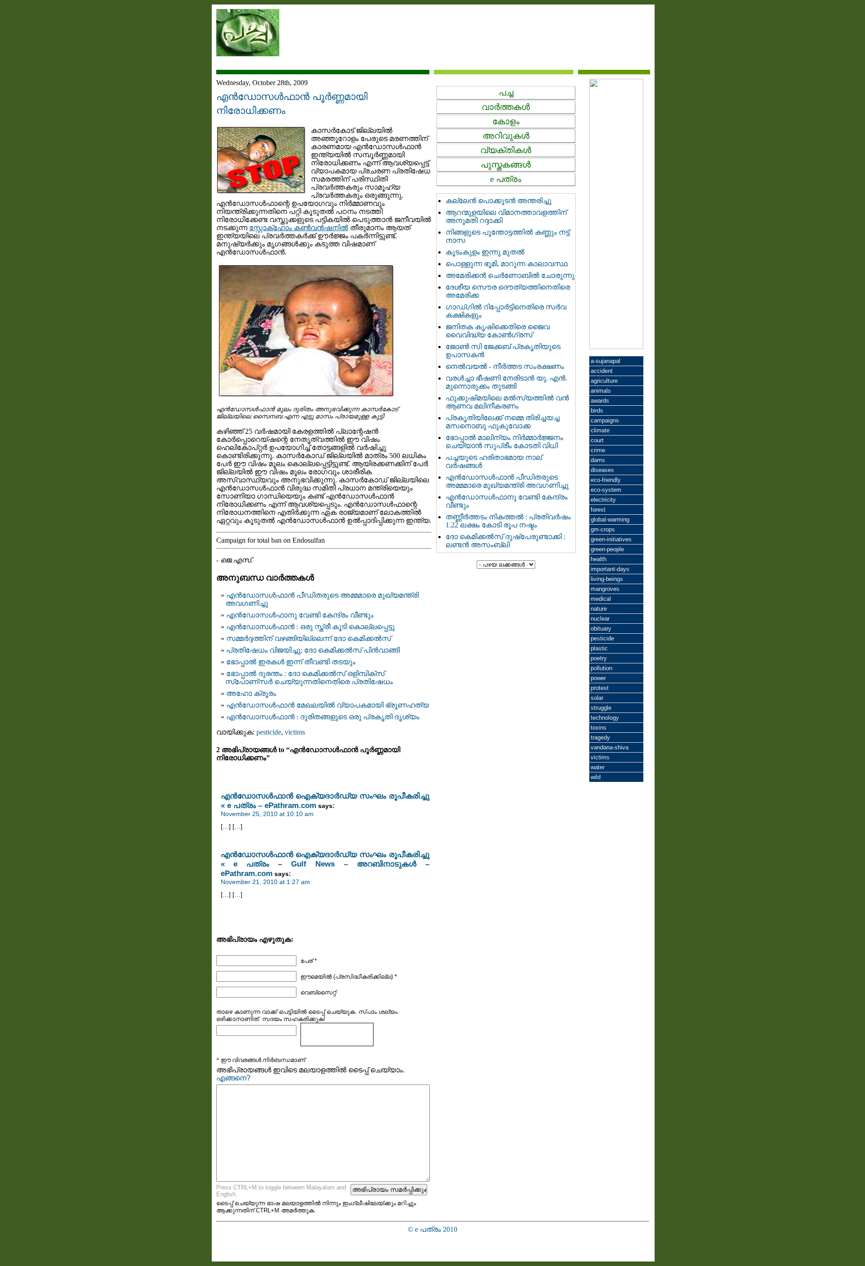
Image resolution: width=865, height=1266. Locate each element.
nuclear (600, 618)
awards (600, 400)
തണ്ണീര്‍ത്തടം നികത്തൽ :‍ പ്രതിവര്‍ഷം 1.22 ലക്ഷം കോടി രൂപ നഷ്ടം (508, 521)
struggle (601, 707)
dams (598, 460)
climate (600, 430)
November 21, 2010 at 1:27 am (265, 881)
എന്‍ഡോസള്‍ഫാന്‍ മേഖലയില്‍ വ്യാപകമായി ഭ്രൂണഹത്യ (327, 705)
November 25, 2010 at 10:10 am (267, 813)
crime (598, 450)
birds (597, 410)
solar (597, 697)
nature (599, 608)
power (598, 678)
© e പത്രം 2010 (432, 1229)
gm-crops (603, 529)
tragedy (600, 737)
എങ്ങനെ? (233, 1078)
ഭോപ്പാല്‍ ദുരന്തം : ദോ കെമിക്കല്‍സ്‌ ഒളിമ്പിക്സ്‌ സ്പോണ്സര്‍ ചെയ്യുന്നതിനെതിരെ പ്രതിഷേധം (309, 677)
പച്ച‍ (506, 92)
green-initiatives (611, 539)
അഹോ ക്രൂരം (251, 693)
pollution (601, 668)
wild (596, 777)
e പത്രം (505, 179)
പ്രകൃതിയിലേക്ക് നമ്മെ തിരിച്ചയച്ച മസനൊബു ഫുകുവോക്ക (503, 422)
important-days (610, 569)
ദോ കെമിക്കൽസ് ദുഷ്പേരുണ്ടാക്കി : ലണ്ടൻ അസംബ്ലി (505, 541)
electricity (603, 499)
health (598, 559)
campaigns (605, 420)
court (597, 440)
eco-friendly (606, 479)
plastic (599, 648)
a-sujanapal (605, 361)
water (598, 767)
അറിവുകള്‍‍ (506, 136)
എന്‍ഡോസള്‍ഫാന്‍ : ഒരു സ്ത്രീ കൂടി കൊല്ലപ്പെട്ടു (310, 627)
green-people (607, 549)
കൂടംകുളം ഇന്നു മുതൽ (485, 252)
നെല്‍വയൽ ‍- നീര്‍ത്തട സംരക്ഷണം (505, 366)
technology (605, 717)
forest (598, 509)
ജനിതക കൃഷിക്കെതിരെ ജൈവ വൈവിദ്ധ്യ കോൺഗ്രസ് (498, 331)
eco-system (606, 489)
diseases (602, 470)
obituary (601, 628)
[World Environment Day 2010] (616, 346)
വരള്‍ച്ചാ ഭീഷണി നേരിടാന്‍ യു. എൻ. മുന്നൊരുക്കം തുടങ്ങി (506, 382)
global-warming (610, 519)
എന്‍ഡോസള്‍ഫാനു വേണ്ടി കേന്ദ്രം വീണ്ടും (299, 615)
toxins (598, 727)
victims (295, 732)
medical (601, 598)
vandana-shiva (609, 747)
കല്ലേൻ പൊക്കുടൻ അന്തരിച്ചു (498, 200)
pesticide (268, 732)
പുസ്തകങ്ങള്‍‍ (506, 164)
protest (600, 688)
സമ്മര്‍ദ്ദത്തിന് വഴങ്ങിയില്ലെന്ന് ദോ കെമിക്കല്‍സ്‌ (308, 638)
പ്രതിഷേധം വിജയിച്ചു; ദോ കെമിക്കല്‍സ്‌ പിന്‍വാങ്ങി (313, 650)
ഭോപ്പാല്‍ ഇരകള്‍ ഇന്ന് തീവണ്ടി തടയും (290, 662)
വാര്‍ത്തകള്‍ (506, 107)
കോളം (505, 121)
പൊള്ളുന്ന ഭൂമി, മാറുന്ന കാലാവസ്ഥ (507, 264)
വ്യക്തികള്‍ (505, 150)
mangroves (605, 588)
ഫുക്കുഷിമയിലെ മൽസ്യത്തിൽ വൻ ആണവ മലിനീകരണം (507, 402)
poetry (599, 658)
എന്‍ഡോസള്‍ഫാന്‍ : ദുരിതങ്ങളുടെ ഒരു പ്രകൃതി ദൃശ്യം (322, 717)
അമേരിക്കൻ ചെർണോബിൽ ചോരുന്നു (510, 275)
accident (602, 371)
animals (601, 390)
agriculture (604, 380)
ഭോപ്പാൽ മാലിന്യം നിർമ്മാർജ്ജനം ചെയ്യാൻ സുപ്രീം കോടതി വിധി (504, 441)
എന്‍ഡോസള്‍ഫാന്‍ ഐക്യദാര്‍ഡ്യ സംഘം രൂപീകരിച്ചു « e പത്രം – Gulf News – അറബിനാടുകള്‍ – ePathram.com (325, 864)
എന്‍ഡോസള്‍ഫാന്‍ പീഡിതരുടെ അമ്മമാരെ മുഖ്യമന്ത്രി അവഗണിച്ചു (507, 481)
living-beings (607, 579)
